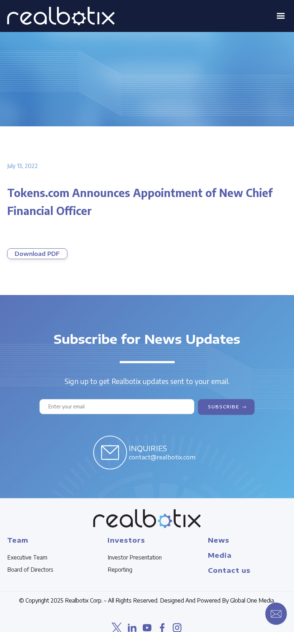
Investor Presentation (135, 557)
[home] (61, 16)
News (218, 540)
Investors (126, 540)
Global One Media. (252, 600)
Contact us (229, 570)
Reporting (120, 569)
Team (17, 540)
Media (220, 555)
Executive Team (27, 557)
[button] (280, 16)
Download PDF (37, 253)
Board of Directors (30, 569)
